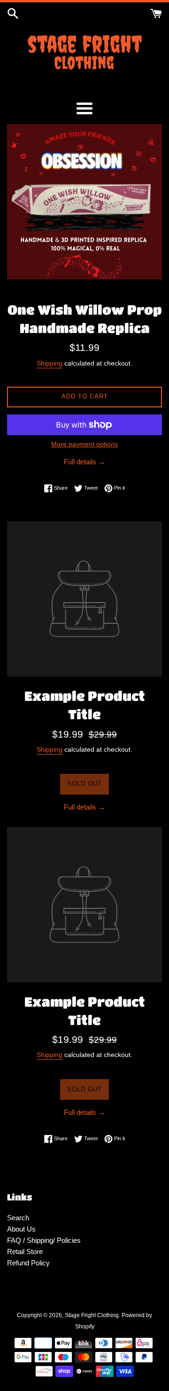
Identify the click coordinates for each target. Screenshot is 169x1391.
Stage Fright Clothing (92, 1315)
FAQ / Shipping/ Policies (44, 1240)
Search (18, 1218)
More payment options (84, 444)
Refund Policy (28, 1263)
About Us (21, 1229)
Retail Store (25, 1252)
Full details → (84, 462)
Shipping (49, 363)
